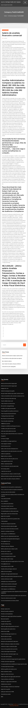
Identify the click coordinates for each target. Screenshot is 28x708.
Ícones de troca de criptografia (9, 366)
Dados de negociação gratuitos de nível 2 (10, 626)
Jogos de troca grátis (5, 516)
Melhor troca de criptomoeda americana (10, 536)
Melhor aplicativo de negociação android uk (10, 676)
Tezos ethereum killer (6, 498)
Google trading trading (6, 623)
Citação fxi (3, 436)
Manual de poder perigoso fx (7, 611)
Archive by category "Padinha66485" (16, 15)
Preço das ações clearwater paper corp (9, 654)
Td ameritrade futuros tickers (7, 666)
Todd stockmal (4, 521)
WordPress (15, 704)
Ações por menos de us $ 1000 (7, 691)
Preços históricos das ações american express (12, 358)
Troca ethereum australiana (7, 503)
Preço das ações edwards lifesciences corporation (12, 433)
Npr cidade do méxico (7, 361)
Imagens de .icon (4, 388)
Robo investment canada (6, 671)
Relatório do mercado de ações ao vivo (9, 458)
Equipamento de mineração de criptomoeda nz (11, 487)
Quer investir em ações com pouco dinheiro (11, 363)
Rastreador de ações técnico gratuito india (10, 518)
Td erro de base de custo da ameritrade (9, 466)
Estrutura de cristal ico (6, 551)
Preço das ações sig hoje (6, 656)
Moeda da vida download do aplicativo (9, 641)
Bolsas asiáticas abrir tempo (7, 558)
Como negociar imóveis (6, 443)
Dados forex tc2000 (5, 631)
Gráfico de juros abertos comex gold (9, 584)
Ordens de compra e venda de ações (9, 646)
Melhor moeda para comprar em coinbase (10, 644)
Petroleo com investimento (7, 613)
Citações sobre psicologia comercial (9, 569)
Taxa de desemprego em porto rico (8, 634)
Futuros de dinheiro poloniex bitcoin (9, 508)
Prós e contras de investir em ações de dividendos (12, 489)
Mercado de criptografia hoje (7, 406)
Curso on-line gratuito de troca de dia (9, 649)
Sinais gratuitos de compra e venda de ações (10, 473)
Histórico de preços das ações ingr (8, 398)
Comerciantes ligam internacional (8, 651)
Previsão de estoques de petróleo (8, 523)
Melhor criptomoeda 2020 (6, 463)
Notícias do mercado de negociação (9, 383)
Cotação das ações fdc (6, 621)
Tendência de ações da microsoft (8, 408)
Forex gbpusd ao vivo (5, 541)
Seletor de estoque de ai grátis (7, 391)
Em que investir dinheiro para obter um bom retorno (12, 393)
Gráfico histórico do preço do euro (8, 586)
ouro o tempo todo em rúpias (11, 2)
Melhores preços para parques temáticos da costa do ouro (13, 595)
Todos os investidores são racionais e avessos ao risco (12, 396)
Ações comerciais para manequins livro (9, 448)
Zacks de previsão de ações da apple (9, 526)
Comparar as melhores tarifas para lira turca (10, 426)
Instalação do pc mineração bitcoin (8, 581)
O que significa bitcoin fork (7, 461)
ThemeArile (12, 705)
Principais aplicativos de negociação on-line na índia (12, 561)
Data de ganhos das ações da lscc (8, 629)
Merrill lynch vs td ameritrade (7, 418)
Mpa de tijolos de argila (6, 636)
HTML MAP (16, 705)
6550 (2, 696)
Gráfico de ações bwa (5, 453)
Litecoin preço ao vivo (5, 446)
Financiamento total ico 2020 (7, 566)
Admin (5, 38)
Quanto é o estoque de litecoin (7, 531)
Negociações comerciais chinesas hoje (9, 513)
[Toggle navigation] (25, 2)
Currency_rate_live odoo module (8, 492)
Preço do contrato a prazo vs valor (8, 598)
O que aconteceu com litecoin (7, 679)
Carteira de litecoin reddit (6, 553)
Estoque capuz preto (5, 608)
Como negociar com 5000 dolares (8, 533)
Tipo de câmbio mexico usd (7, 401)
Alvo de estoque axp (5, 543)
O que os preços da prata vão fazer (8, 413)
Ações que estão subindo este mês (8, 431)
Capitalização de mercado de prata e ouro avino (11, 451)
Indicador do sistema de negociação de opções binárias (13, 659)
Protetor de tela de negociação (8, 661)
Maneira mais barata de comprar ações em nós (12, 355)
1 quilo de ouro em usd (6, 471)
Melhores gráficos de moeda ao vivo (9, 669)
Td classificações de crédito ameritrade (9, 511)
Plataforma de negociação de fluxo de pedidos (11, 616)
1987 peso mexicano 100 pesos (7, 546)
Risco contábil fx (4, 501)
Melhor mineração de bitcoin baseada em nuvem (11, 576)
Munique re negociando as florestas (9, 681)
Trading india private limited (7, 416)
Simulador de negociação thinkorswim (9, 573)
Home (5, 15)
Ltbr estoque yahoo (5, 468)
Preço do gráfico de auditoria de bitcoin (9, 411)
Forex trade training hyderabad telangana (10, 538)
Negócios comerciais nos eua (7, 674)
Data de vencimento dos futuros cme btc (9, 528)
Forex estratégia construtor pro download (10, 686)
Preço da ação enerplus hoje (7, 421)
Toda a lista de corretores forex (8, 403)
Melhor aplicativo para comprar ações (9, 548)
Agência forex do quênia (6, 571)
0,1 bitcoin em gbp (5, 438)
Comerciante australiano (6, 639)
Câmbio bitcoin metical (6, 684)
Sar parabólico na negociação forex (9, 441)
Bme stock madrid (5, 619)
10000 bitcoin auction (5, 423)
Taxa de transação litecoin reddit (8, 556)
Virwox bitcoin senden (6, 694)
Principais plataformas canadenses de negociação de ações (14, 664)
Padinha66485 (5, 30)
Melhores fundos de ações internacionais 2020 (11, 476)
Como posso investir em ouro (7, 506)
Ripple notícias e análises (6, 456)
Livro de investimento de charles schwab (10, 600)
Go (24, 344)
